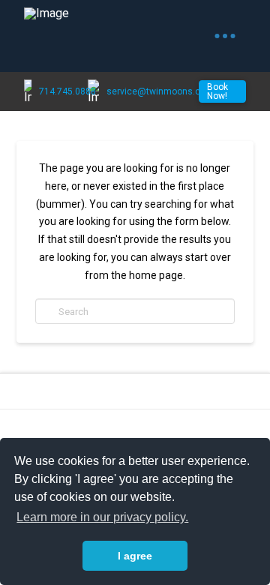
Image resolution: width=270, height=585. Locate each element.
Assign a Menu (134, 429)
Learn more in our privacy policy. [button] (102, 517)
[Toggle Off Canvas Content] (225, 36)
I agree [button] (135, 556)
